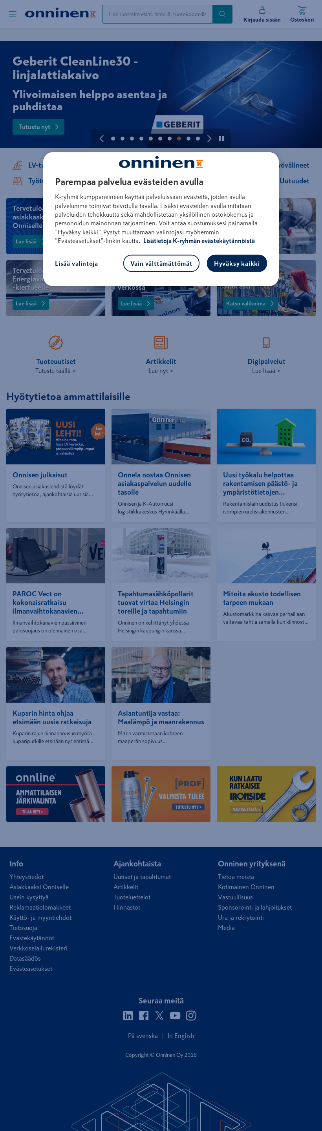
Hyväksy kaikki (237, 263)
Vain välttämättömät (161, 263)
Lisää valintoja (76, 263)
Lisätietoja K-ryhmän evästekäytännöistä (198, 241)
